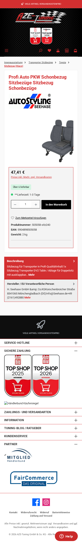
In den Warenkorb (56, 204)
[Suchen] (40, 51)
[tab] (41, 268)
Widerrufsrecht (29, 512)
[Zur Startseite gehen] (41, 16)
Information (14, 420)
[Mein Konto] (58, 51)
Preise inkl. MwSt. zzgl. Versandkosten (31, 177)
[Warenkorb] (75, 51)
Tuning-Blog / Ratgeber (22, 428)
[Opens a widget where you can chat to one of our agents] (66, 536)
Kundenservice (16, 436)
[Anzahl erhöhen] (36, 204)
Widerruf (44, 512)
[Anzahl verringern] (15, 204)
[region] (41, 140)
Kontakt (13, 512)
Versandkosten (61, 523)
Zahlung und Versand (41, 515)
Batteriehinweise (61, 512)
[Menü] (7, 50)
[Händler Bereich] (66, 51)
